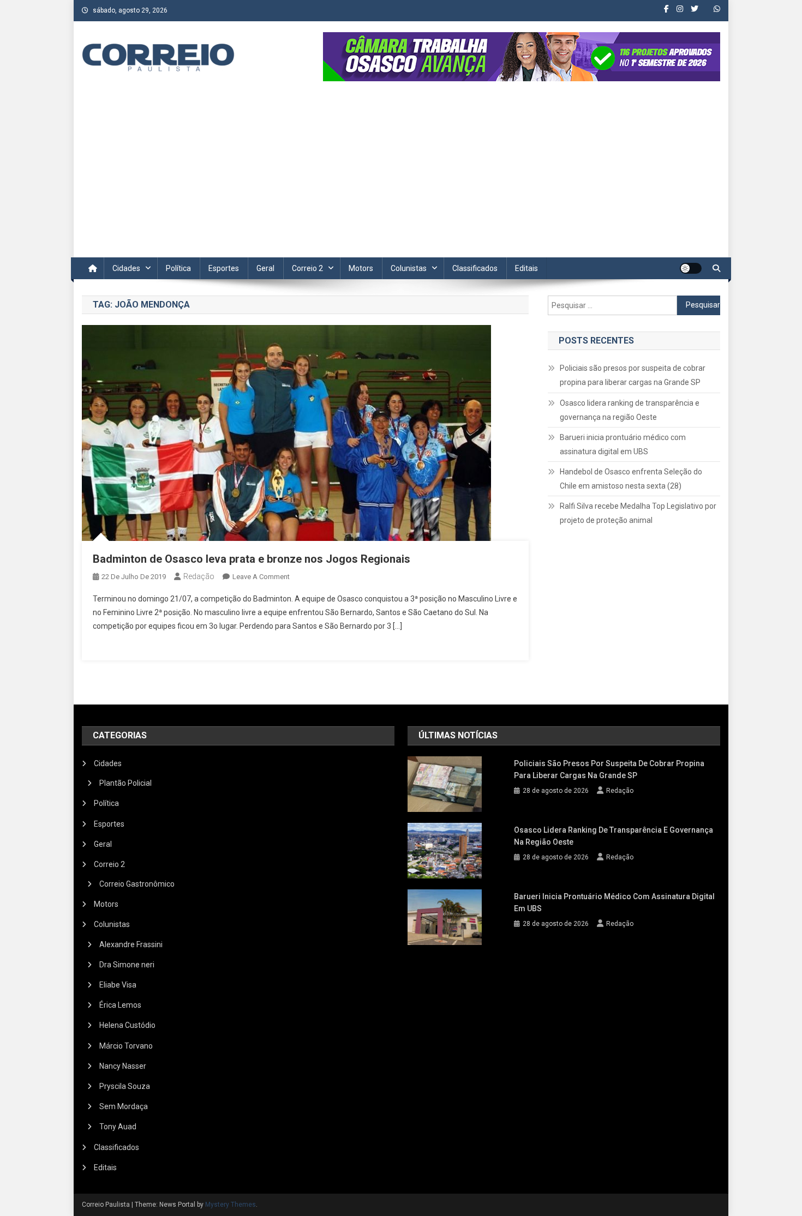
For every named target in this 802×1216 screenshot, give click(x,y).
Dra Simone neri (126, 964)
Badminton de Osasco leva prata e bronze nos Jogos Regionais (251, 558)
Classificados (475, 268)
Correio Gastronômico (137, 884)
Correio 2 (307, 268)
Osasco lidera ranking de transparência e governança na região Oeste (629, 410)
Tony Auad (117, 1126)
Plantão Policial (125, 783)
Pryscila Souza (124, 1086)
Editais (526, 268)
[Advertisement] (401, 175)
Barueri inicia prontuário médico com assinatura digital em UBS (623, 444)
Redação (198, 576)
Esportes (223, 268)
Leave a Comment (261, 577)
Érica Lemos (120, 1005)
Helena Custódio (127, 1025)
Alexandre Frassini (131, 944)
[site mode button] (691, 268)
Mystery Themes (230, 1204)
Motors (361, 268)
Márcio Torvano (126, 1046)
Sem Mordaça (123, 1106)
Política (178, 268)
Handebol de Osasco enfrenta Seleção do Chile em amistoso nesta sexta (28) (631, 478)
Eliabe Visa (117, 984)
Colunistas (409, 268)
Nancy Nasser (122, 1066)
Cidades (126, 268)
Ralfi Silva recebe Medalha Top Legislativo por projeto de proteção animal (638, 513)
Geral (265, 268)
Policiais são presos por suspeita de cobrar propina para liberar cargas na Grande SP (632, 375)
